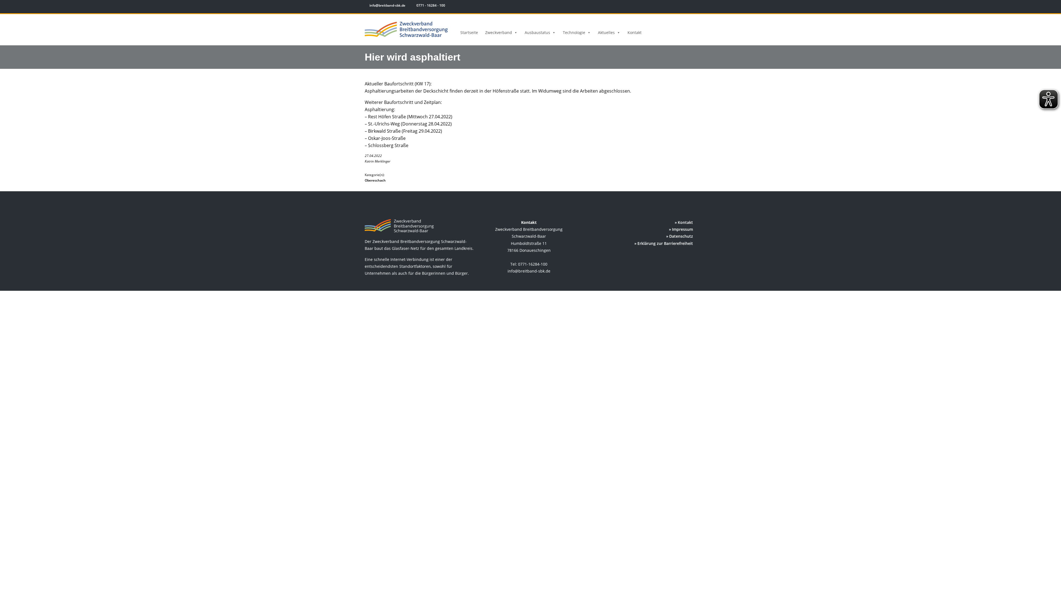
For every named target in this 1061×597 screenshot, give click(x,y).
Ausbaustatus (537, 32)
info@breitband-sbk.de (387, 5)
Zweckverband (498, 32)
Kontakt (634, 32)
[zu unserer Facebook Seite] (677, 6)
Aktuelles (606, 32)
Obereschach (375, 180)
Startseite (469, 32)
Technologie (574, 32)
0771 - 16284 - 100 (430, 5)
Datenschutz (681, 236)
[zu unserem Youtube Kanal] (692, 6)
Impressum (682, 229)
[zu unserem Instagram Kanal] (685, 6)
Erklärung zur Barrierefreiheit (665, 243)
